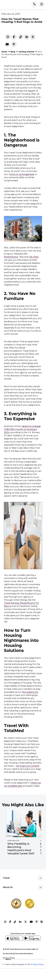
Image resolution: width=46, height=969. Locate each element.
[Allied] (5, 922)
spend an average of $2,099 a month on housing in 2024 (22, 429)
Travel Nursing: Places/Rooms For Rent (21, 604)
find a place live (30, 692)
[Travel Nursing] (25, 922)
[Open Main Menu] (41, 4)
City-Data (33, 257)
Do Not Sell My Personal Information (18, 954)
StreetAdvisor (11, 257)
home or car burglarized (21, 174)
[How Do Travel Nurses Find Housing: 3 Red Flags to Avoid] (26, 37)
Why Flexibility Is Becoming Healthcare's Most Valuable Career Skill (20, 848)
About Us (8, 887)
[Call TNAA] (34, 4)
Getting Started (26, 52)
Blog (13, 52)
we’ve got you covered (27, 766)
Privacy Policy (9, 958)
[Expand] (40, 878)
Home (4, 52)
